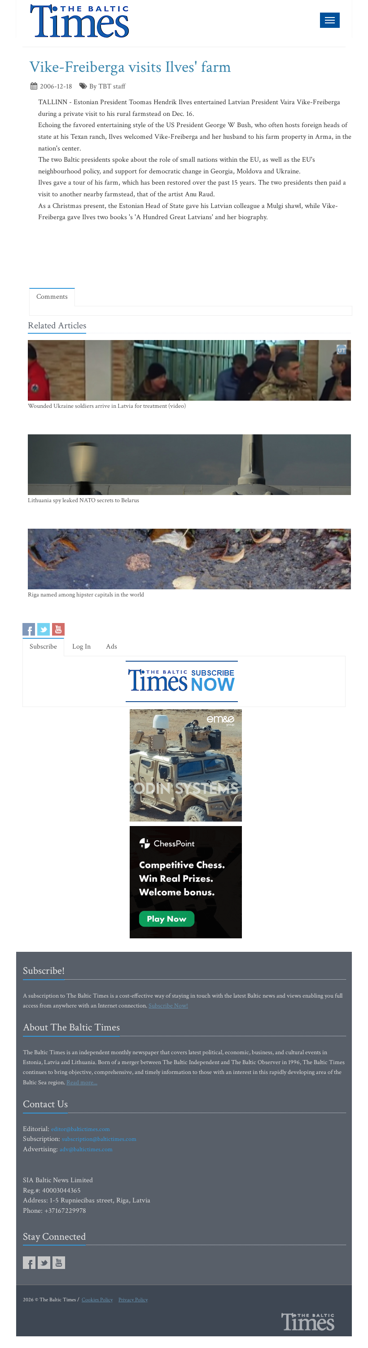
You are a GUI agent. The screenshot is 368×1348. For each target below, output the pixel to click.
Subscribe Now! (168, 1006)
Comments (52, 296)
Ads (111, 646)
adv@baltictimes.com (86, 1149)
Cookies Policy (97, 1299)
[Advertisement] (192, 254)
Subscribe (43, 646)
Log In (81, 646)
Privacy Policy (133, 1299)
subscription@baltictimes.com (99, 1139)
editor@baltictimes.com (80, 1129)
